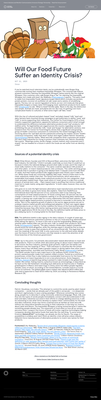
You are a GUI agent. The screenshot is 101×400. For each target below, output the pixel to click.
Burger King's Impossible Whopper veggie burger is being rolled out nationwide (50, 327)
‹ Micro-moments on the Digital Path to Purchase (50, 356)
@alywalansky (58, 97)
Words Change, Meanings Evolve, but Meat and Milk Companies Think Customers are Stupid (50, 334)
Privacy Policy (93, 397)
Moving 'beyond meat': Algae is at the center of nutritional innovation (47, 338)
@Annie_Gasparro (22, 260)
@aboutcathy (71, 250)
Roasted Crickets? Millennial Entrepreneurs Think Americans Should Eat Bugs (48, 346)
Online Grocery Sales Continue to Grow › (50, 359)
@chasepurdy (26, 225)
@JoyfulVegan (21, 137)
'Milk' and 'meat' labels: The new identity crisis (46, 331)
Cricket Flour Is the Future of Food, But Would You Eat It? (49, 344)
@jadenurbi (24, 107)
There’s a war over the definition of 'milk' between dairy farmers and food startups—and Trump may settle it (50, 340)
